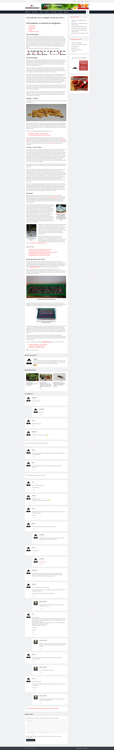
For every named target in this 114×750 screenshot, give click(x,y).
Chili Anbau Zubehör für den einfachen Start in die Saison (39, 135)
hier (61, 82)
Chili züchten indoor (75, 46)
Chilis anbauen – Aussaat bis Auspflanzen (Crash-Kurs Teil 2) (40, 249)
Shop (67, 12)
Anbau (41, 12)
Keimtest (30, 30)
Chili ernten (73, 51)
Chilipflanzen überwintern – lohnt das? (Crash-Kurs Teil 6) (39, 255)
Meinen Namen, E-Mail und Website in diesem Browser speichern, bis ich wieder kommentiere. (43, 737)
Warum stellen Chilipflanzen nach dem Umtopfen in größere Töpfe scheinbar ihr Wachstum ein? (46, 385)
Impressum (86, 748)
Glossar (74, 1)
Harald (30, 19)
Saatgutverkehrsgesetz (54, 197)
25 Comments (37, 19)
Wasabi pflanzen (74, 48)
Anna (33, 508)
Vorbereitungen (32, 27)
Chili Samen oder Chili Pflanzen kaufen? (79, 44)
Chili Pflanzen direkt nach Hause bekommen (37, 346)
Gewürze (47, 12)
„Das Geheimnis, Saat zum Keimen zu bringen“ (37, 243)
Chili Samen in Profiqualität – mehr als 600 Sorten (38, 133)
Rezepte (60, 12)
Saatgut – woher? (32, 28)
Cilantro (51, 143)
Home (28, 12)
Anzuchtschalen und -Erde (34, 31)
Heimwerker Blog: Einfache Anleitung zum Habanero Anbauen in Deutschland (44, 708)
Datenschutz (79, 748)
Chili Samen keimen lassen (76, 49)
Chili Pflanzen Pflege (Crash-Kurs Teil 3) (78, 26)
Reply (34, 403)
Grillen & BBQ (53, 12)
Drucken (61, 19)
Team (82, 1)
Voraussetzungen (32, 25)
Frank (33, 678)
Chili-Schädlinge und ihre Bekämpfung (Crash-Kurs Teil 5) (39, 253)
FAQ (79, 1)
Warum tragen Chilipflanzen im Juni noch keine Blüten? (32, 384)
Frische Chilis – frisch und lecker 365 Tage (36, 347)
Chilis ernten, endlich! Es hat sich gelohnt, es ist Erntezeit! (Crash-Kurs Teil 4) (43, 252)
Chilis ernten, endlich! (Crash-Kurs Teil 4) (79, 28)
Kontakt (87, 1)
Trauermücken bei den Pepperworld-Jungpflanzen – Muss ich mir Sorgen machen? (59, 384)
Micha (33, 654)
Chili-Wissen (35, 12)
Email (65, 19)
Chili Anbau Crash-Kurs (34, 350)
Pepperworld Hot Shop (34, 267)
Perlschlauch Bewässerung (76, 42)
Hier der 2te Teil (42, 562)
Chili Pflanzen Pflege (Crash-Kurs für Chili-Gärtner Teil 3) (39, 251)
